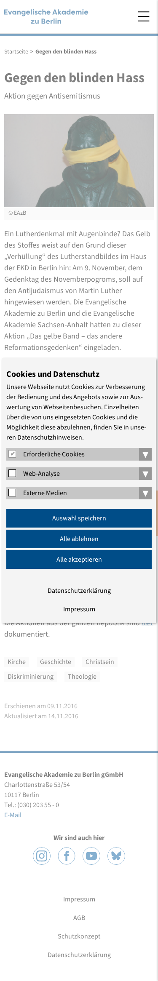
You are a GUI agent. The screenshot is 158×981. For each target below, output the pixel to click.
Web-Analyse (41, 473)
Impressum (79, 609)
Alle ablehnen (79, 539)
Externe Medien (45, 493)
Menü (144, 16)
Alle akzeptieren (79, 559)
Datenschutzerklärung (79, 590)
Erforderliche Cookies (54, 454)
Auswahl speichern (79, 518)
